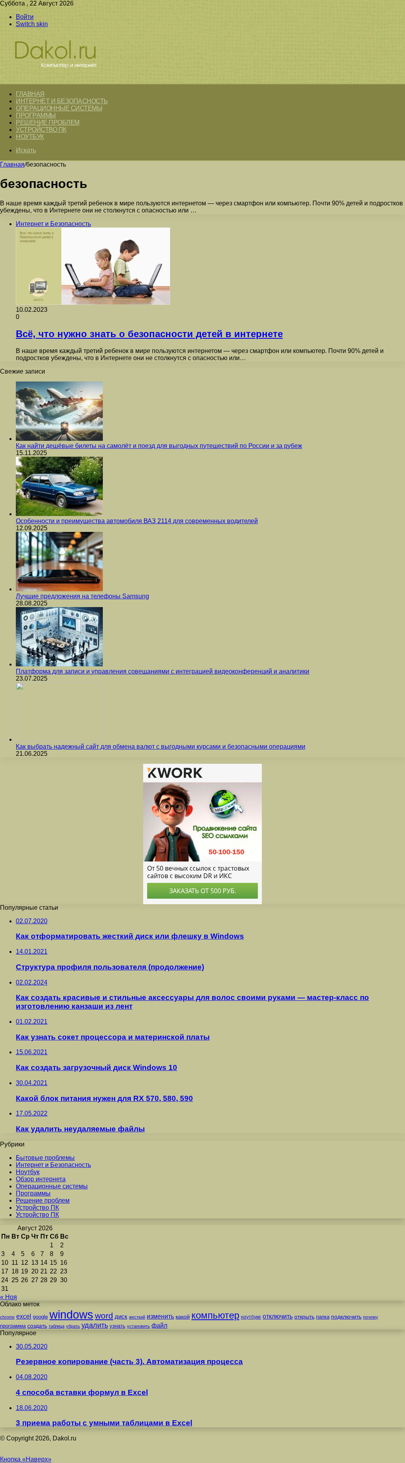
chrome (7, 1317)
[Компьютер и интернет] (64, 79)
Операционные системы (59, 108)
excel (23, 1316)
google (40, 1317)
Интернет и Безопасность (62, 101)
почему (370, 1317)
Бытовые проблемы (45, 1157)
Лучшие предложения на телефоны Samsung (82, 596)
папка (322, 1317)
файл (159, 1325)
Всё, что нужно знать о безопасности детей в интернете (149, 333)
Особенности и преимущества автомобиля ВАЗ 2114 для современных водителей (137, 521)
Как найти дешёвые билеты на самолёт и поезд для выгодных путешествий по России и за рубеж (159, 445)
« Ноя (8, 1297)
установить (138, 1326)
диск (121, 1316)
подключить (346, 1316)
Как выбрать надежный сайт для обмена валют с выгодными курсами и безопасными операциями (160, 746)
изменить (160, 1316)
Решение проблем (47, 122)
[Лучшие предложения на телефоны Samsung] (59, 589)
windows (71, 1314)
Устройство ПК (41, 129)
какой (183, 1316)
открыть (304, 1316)
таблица (56, 1326)
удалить (94, 1325)
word (104, 1315)
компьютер (215, 1315)
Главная (12, 164)
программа (13, 1326)
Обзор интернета (41, 1179)
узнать (117, 1326)
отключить (278, 1316)
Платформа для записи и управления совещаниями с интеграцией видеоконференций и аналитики (162, 671)
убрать (73, 1326)
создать (37, 1326)
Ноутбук (30, 136)
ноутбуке (251, 1317)
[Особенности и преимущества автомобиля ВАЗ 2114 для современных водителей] (59, 513)
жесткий (137, 1317)
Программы (36, 115)
